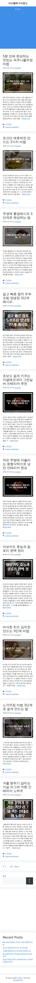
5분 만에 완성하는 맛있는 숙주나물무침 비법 (18, 60)
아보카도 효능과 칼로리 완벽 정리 (16, 548)
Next (17, 866)
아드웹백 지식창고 (18, 3)
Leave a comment (12, 127)
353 (11, 866)
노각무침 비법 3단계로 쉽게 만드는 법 (17, 707)
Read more (26, 118)
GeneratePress (18, 980)
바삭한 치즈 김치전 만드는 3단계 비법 (16, 629)
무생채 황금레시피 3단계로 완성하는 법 (17, 215)
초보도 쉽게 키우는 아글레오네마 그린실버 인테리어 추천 (18, 379)
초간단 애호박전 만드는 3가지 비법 (16, 140)
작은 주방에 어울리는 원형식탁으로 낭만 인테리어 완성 (16, 464)
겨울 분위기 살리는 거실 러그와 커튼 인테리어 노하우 (17, 787)
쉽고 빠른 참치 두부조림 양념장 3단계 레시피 (17, 298)
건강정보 (8, 124)
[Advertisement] (18, 31)
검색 (4, 876)
